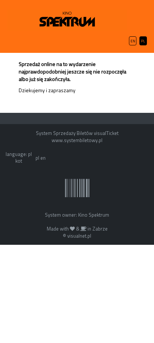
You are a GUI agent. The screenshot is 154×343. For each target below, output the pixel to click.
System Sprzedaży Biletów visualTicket (77, 133)
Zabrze (100, 228)
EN (132, 41)
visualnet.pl (79, 236)
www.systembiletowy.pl (77, 140)
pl (37, 158)
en (43, 158)
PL (143, 41)
